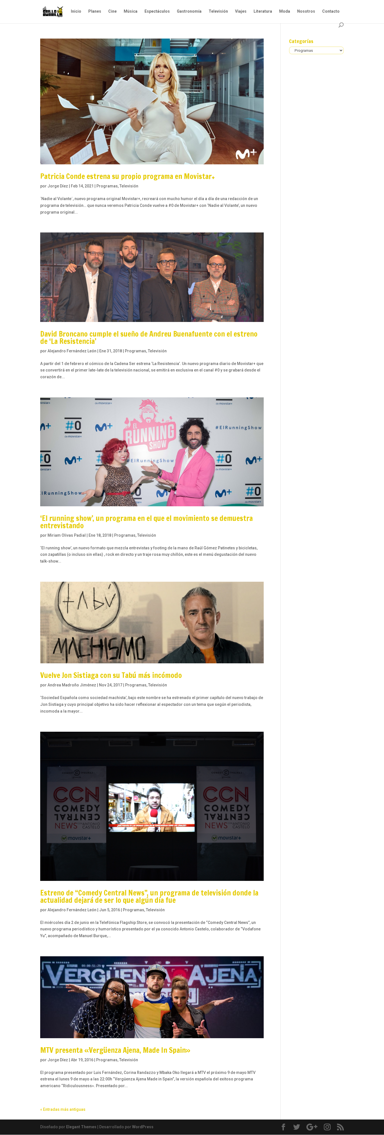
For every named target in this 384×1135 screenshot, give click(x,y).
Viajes (241, 11)
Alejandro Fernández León (72, 351)
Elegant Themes (81, 1127)
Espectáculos (157, 11)
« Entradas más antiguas (62, 1109)
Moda (284, 11)
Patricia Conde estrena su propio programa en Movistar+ (127, 176)
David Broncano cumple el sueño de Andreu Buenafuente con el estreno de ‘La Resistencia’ (148, 337)
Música (130, 11)
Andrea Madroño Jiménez (72, 685)
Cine (112, 11)
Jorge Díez (58, 186)
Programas (107, 186)
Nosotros (306, 11)
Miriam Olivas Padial (67, 535)
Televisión (218, 11)
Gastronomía (189, 11)
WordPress (142, 1127)
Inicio (76, 11)
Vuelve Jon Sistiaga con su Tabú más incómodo (111, 675)
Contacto (331, 11)
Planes (94, 11)
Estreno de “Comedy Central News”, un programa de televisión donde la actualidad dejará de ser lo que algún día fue (149, 896)
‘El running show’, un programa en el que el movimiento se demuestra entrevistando (146, 522)
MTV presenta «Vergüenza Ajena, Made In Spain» (115, 1050)
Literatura (263, 11)
